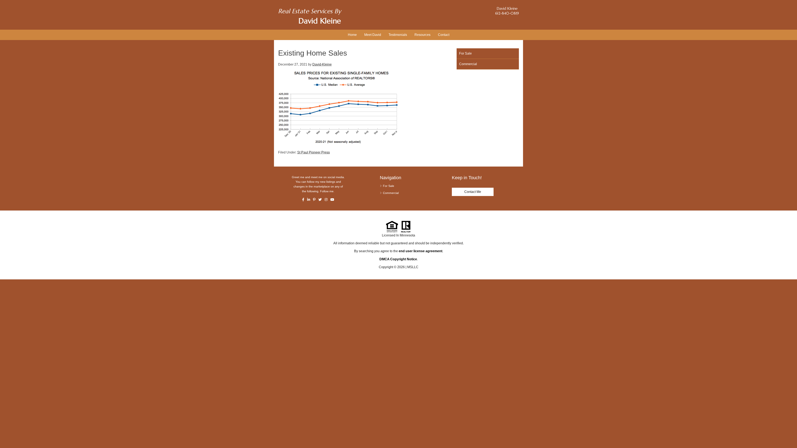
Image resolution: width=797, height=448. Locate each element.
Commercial (468, 64)
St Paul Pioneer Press (313, 152)
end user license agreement (420, 251)
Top (792, 437)
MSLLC (412, 267)
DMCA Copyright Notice (398, 259)
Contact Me (472, 192)
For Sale (465, 53)
